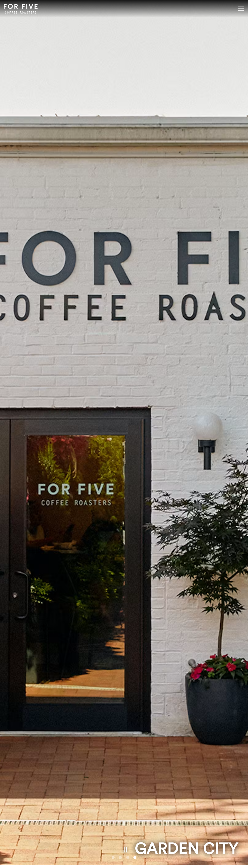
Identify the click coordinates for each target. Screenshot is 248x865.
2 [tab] (120, 857)
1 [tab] (113, 857)
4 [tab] (134, 857)
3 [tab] (127, 857)
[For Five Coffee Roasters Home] (21, 9)
